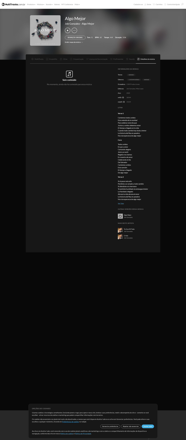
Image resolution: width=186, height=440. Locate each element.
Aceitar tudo (147, 426)
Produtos (30, 4)
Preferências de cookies (70, 422)
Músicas (40, 4)
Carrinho (159, 4)
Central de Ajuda (173, 4)
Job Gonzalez (72, 23)
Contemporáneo (134, 79)
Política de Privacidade (83, 434)
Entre (149, 4)
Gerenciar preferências (110, 426)
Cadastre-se (138, 4)
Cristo (126, 236)
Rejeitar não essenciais (131, 426)
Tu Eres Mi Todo (129, 229)
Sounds (48, 4)
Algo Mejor (88, 23)
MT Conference (67, 4)
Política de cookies (66, 434)
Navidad (131, 74)
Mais (76, 4)
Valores (57, 4)
